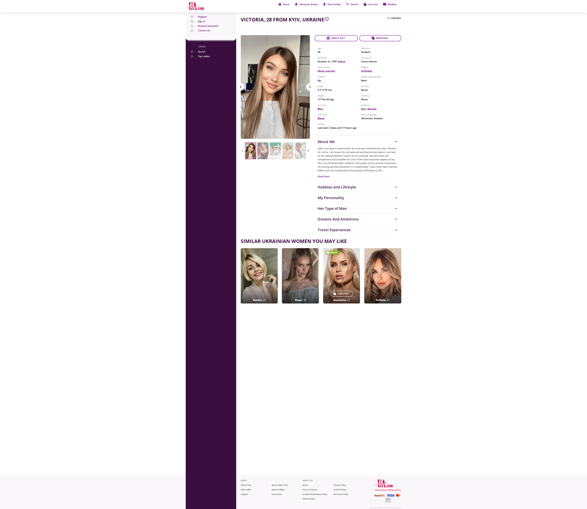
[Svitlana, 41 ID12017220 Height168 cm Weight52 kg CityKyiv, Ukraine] (382, 275)
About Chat (246, 485)
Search (201, 52)
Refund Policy (309, 498)
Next (310, 87)
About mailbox (278, 489)
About (305, 485)
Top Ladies (204, 56)
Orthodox (366, 70)
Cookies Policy (339, 489)
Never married (326, 70)
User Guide (277, 494)
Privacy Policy (339, 485)
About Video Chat (280, 485)
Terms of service (310, 489)
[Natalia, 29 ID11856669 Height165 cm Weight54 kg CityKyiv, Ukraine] (259, 275)
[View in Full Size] (275, 87)
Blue (320, 108)
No (319, 80)
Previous (240, 87)
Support (244, 494)
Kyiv (363, 108)
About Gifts (246, 489)
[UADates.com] (195, 9)
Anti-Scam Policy (340, 494)
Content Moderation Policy (315, 494)
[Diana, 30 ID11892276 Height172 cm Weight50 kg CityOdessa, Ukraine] (300, 275)
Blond (321, 118)
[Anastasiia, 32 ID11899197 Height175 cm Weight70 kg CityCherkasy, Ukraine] (341, 275)
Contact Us (204, 30)
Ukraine (372, 108)
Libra (342, 61)
